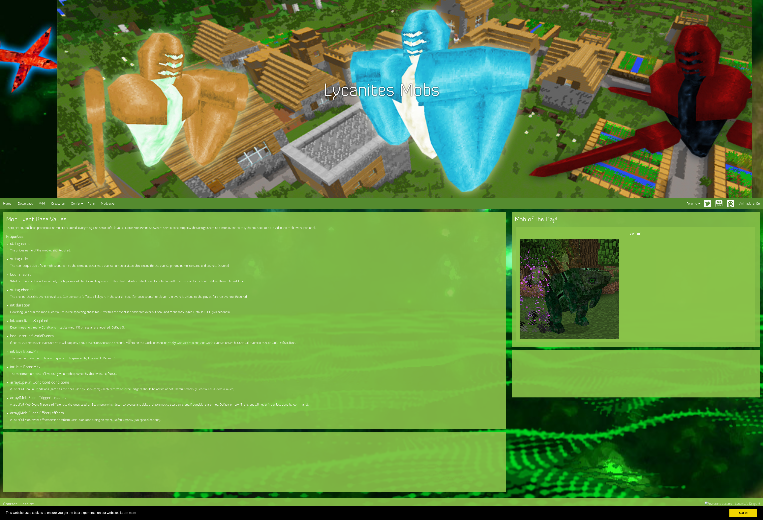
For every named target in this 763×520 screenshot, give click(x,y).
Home (7, 203)
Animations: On (749, 203)
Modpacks (107, 203)
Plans (91, 203)
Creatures (58, 203)
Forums (692, 203)
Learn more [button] (128, 512)
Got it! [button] (743, 512)
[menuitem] (7, 203)
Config (75, 203)
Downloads (25, 203)
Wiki (42, 203)
